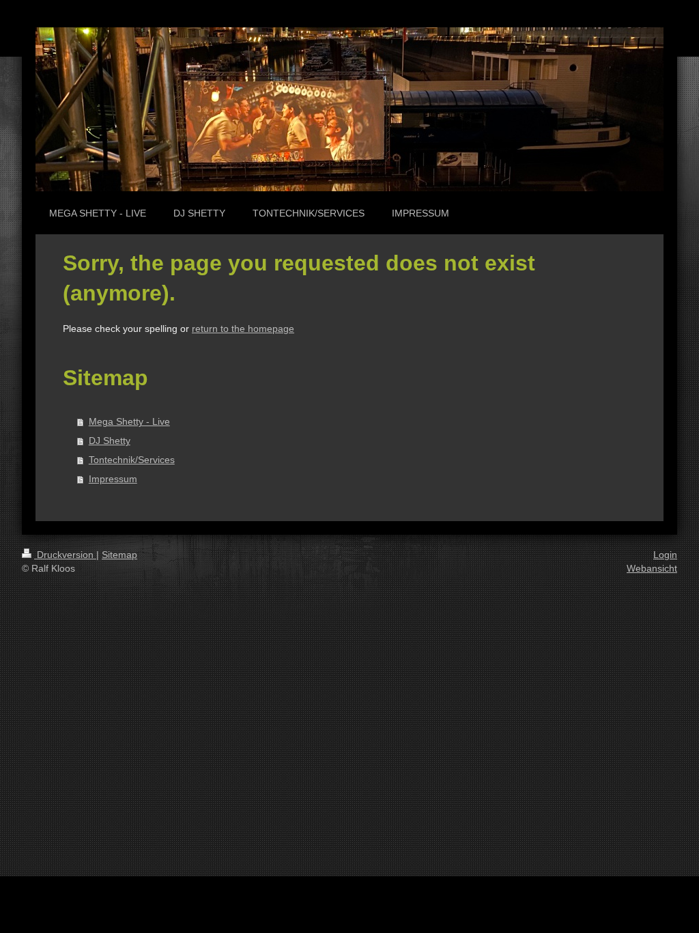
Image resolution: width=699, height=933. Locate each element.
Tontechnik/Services (132, 459)
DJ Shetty (109, 440)
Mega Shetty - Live (129, 421)
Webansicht (652, 568)
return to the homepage (243, 328)
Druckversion (65, 554)
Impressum (113, 478)
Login (665, 554)
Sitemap (119, 554)
